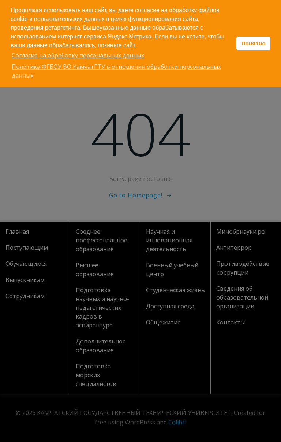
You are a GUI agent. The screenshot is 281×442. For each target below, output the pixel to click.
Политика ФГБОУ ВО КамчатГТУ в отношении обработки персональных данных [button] (116, 71)
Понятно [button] (253, 43)
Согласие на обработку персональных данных (78, 55)
